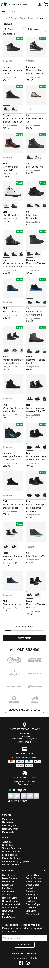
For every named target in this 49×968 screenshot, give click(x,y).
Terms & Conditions (11, 848)
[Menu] (3, 11)
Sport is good (32, 894)
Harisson (31, 259)
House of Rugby (10, 901)
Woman (14, 18)
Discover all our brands (25, 709)
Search (15, 11)
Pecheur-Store (32, 875)
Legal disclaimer (10, 854)
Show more (24, 638)
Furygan (7, 66)
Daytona (7, 453)
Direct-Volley (8, 881)
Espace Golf (8, 884)
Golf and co (7, 894)
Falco (5, 356)
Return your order (24, 784)
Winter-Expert (32, 914)
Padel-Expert (8, 917)
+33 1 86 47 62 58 (24, 742)
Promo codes (8, 832)
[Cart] (46, 4)
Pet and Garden (33, 878)
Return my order (10, 828)
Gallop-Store (8, 891)
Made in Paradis (10, 907)
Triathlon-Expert (33, 904)
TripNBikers (31, 907)
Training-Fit (31, 897)
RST (5, 404)
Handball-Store (9, 897)
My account (7, 819)
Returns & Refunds (11, 851)
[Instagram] (28, 963)
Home (5, 18)
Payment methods (11, 858)
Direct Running (9, 878)
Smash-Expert (32, 884)
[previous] (2, 680)
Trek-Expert (31, 901)
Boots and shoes (27, 18)
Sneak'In (30, 888)
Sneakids (30, 891)
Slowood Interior (33, 881)
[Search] (10, 11)
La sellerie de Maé (11, 904)
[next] (47, 680)
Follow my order (10, 825)
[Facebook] (21, 963)
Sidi (28, 115)
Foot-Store (7, 888)
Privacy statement (10, 864)
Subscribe (24, 944)
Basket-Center (9, 875)
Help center (7, 822)
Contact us (24, 733)
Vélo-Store (31, 910)
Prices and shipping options (15, 861)
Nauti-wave (7, 910)
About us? (7, 841)
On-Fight (6, 914)
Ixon (5, 259)
